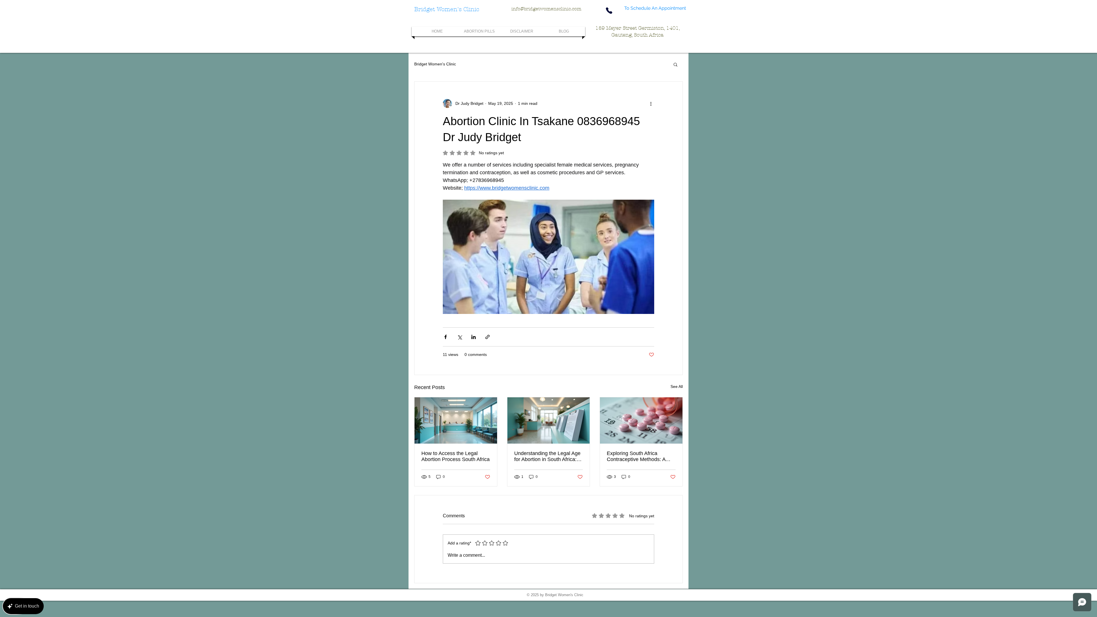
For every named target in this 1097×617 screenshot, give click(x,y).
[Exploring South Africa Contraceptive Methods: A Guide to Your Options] (641, 420)
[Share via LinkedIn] (473, 337)
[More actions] (650, 103)
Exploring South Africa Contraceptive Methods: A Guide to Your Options (636, 456)
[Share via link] (487, 337)
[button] (675, 64)
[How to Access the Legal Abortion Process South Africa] (456, 420)
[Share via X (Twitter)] (459, 337)
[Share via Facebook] (445, 337)
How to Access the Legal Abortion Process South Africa (455, 456)
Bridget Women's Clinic (435, 64)
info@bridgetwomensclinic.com (546, 8)
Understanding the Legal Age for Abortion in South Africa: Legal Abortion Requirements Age (547, 456)
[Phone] (609, 10)
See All (676, 386)
